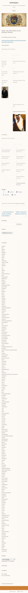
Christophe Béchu (5, 314)
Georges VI (4, 364)
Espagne (3, 353)
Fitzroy (3, 359)
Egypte (3, 345)
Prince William (4, 481)
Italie (3, 390)
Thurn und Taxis (5, 536)
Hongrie (3, 387)
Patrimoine (4, 465)
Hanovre (3, 377)
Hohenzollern (4, 385)
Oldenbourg (4, 458)
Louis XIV (3, 419)
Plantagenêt (4, 471)
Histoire (3, 384)
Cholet (3, 312)
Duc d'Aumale (4, 336)
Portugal (3, 474)
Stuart (3, 528)
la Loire (3, 400)
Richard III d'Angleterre (6, 492)
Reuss (3, 491)
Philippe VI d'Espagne (6, 469)
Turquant (3, 538)
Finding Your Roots (5, 358)
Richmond (4, 494)
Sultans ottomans (5, 531)
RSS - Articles (4, 573)
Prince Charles (5, 478)
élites (3, 272)
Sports (3, 526)
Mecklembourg (5, 439)
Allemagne (4, 252)
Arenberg (4, 265)
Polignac (3, 473)
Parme (3, 463)
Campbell (4, 299)
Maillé (3, 427)
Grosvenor (4, 372)
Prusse (3, 482)
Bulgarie (3, 298)
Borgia (3, 289)
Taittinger (4, 533)
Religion (3, 489)
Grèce (3, 371)
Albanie (3, 249)
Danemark (4, 327)
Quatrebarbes (5, 484)
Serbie (3, 521)
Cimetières (4, 315)
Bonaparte (4, 288)
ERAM (3, 351)
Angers (3, 255)
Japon (3, 392)
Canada (3, 301)
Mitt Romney (4, 444)
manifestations (5, 434)
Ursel (3, 539)
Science (3, 518)
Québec (3, 486)
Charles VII (4, 311)
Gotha (3, 366)
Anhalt (3, 257)
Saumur (3, 507)
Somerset (4, 523)
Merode (3, 442)
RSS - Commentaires (6, 575)
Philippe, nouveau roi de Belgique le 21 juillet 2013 (20, 213)
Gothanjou (14, 3)
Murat (3, 448)
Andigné (3, 254)
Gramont (3, 367)
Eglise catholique (5, 343)
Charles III (4, 309)
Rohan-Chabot (5, 499)
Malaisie (3, 432)
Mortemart (4, 447)
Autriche (3, 270)
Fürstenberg (4, 356)
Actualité (16, 203)
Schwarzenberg (5, 517)
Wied (3, 547)
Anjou (3, 259)
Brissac (3, 294)
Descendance (4, 332)
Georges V (4, 362)
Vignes (3, 544)
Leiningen (4, 405)
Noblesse (4, 453)
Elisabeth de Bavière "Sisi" (7, 346)
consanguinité (4, 322)
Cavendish (4, 306)
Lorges (3, 416)
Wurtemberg (4, 549)
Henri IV (3, 380)
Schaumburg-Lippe (5, 515)
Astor (3, 268)
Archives (3, 264)
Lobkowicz (4, 414)
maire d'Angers (5, 431)
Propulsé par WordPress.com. (7, 583)
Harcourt (3, 379)
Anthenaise (4, 260)
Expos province (5, 354)
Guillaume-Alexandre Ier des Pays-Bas (10, 374)
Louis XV (3, 421)
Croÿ (3, 324)
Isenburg (3, 388)
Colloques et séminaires (7, 320)
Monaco (3, 445)
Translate (12, 561)
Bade (3, 275)
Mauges (3, 437)
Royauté (3, 504)
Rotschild (3, 500)
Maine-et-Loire (5, 429)
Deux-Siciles (4, 333)
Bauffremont (4, 278)
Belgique (3, 283)
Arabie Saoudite (5, 262)
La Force (3, 396)
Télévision (4, 534)
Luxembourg (4, 424)
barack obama (5, 276)
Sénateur (4, 513)
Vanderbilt (4, 542)
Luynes (3, 426)
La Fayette (4, 395)
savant (3, 508)
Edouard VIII (4, 341)
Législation (4, 403)
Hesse (3, 382)
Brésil (3, 293)
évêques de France (6, 273)
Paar (3, 461)
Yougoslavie (4, 551)
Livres (3, 411)
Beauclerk (4, 281)
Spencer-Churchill (5, 525)
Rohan (3, 497)
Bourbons (4, 291)
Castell (3, 304)
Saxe (3, 512)
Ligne (3, 408)
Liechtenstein (4, 406)
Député (3, 330)
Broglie (3, 296)
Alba (2, 247)
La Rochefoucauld (5, 401)
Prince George (5, 479)
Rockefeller (4, 495)
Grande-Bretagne (5, 369)
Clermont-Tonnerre (6, 317)
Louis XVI (3, 422)
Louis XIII (3, 418)
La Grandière (4, 398)
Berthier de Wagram (6, 285)
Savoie (3, 510)
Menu (14, 10)
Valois (3, 541)
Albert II (3, 251)
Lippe (3, 409)
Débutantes (4, 328)
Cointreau (4, 319)
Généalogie (4, 361)
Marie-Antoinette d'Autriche (7, 435)
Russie (3, 505)
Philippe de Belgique (6, 468)
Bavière (3, 280)
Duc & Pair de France (6, 335)
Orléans (3, 460)
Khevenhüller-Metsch (6, 393)
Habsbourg (4, 375)
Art (2, 267)
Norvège (3, 457)
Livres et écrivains (5, 413)
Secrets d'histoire (5, 520)
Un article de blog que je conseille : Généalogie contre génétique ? (8, 213)
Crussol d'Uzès (5, 325)
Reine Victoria (4, 487)
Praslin (3, 476)
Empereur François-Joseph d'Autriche (9, 349)
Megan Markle (5, 440)
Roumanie (4, 502)
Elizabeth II (4, 348)
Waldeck (3, 546)
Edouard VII (4, 340)
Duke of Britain (5, 338)
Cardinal (3, 302)
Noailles (3, 452)
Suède (3, 529)
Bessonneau (4, 286)
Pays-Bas (4, 466)
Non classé (4, 455)
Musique (3, 450)
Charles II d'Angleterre (6, 307)
